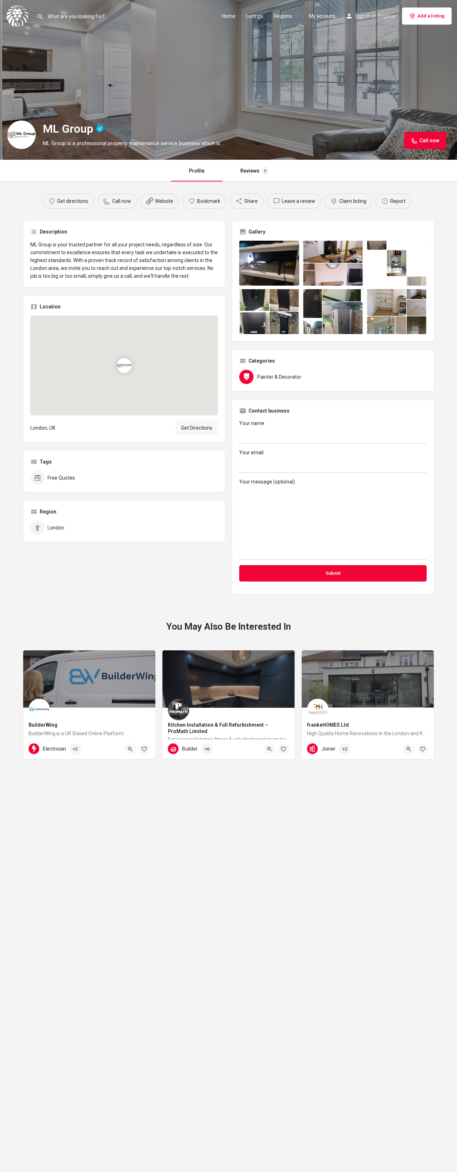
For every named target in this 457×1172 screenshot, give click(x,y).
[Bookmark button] (144, 749)
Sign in (362, 16)
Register (387, 16)
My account (322, 16)
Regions (283, 16)
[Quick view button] (130, 749)
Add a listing (431, 16)
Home (228, 16)
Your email (251, 452)
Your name (251, 423)
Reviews (253, 171)
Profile (197, 171)
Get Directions (196, 428)
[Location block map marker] (124, 365)
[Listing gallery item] (269, 263)
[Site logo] (18, 15)
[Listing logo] (21, 135)
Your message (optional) (267, 482)
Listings (254, 16)
